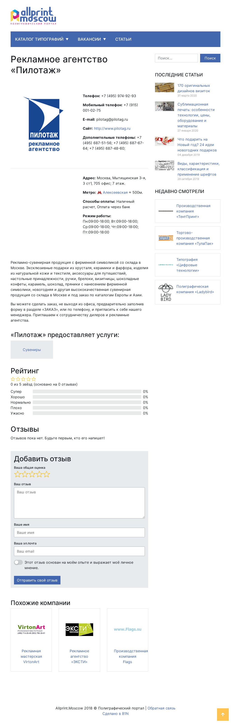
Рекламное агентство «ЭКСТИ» (79, 656)
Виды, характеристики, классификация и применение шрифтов (198, 169)
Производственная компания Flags (131, 656)
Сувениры (32, 349)
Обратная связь (162, 708)
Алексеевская (115, 192)
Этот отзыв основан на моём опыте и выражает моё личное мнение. (79, 565)
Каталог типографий (39, 39)
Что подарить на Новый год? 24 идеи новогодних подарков (197, 144)
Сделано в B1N (115, 713)
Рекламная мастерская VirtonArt (31, 656)
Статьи (123, 39)
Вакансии (89, 39)
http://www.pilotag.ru (112, 128)
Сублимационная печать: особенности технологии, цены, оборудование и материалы (196, 115)
